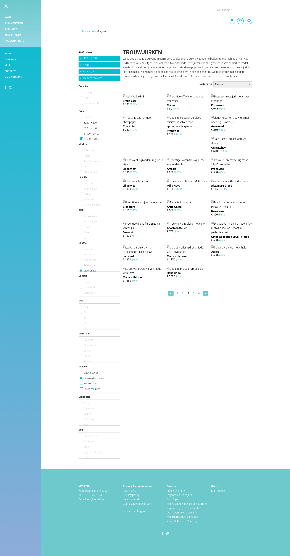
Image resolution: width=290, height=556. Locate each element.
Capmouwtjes (91, 372)
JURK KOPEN (11, 29)
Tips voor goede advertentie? (184, 508)
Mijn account (13, 77)
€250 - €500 (90, 122)
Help (7, 65)
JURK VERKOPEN (14, 23)
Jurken (93, 31)
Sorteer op (205, 84)
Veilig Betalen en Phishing (182, 521)
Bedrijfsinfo (129, 490)
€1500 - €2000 (90, 58)
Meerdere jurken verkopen (182, 516)
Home (8, 17)
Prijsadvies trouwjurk (179, 495)
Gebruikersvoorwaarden (137, 503)
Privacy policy (131, 495)
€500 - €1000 (91, 128)
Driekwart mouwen (92, 78)
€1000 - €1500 (91, 133)
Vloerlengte (88, 71)
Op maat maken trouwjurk (182, 512)
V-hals (85, 64)
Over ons (10, 59)
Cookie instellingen (134, 511)
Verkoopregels (131, 499)
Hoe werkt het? (14, 40)
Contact (10, 71)
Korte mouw (90, 383)
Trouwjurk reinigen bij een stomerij (187, 503)
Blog (8, 53)
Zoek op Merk (13, 35)
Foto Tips (172, 499)
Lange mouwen (92, 389)
